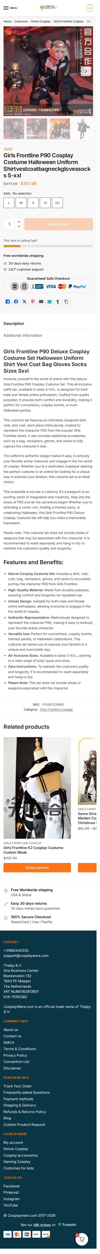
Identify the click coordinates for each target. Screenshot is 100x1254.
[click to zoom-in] (48, 71)
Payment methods (18, 1099)
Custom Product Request (24, 1124)
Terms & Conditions (19, 1049)
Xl (45, 203)
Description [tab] (13, 323)
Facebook (11, 1186)
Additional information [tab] (22, 335)
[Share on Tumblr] (58, 301)
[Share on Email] (41, 301)
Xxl (57, 203)
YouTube (10, 1205)
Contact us (12, 1036)
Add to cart (59, 224)
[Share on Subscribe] (49, 301)
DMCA (8, 1042)
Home (7, 21)
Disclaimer (12, 1068)
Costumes (21, 21)
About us (10, 1029)
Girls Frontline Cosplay (68, 21)
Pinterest (11, 1192)
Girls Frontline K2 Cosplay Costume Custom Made (33, 850)
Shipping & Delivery (19, 1105)
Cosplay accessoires (20, 1155)
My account (13, 1142)
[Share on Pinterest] (33, 301)
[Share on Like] (7, 301)
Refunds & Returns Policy (24, 1112)
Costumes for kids (18, 1168)
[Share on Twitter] (24, 301)
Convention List (16, 1061)
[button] (19, 222)
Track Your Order (17, 1086)
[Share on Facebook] (16, 301)
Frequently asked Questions (26, 1092)
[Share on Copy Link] (66, 301)
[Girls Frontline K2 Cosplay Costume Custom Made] (37, 788)
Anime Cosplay (41, 21)
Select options (37, 867)
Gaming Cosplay (16, 1161)
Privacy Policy (15, 1055)
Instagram (11, 1199)
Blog (7, 1118)
